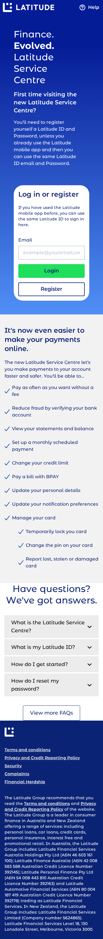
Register (51, 289)
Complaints (17, 773)
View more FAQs (51, 712)
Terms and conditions (27, 749)
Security (13, 765)
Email (25, 240)
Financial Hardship (25, 781)
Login (51, 270)
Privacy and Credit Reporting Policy (42, 757)
